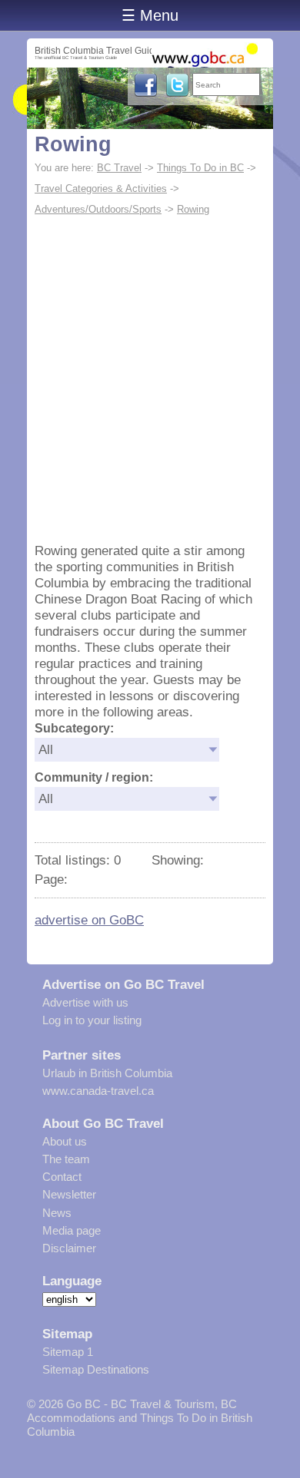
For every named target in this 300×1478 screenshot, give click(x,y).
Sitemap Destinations (95, 1369)
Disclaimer (69, 1248)
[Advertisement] (150, 377)
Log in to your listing (92, 1020)
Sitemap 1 (67, 1351)
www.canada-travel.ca (98, 1090)
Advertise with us (85, 1002)
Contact (62, 1176)
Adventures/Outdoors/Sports (98, 209)
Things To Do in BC (200, 168)
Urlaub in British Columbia (107, 1073)
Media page (71, 1230)
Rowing (73, 144)
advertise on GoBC (89, 919)
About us (64, 1141)
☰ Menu (150, 15)
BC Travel (119, 168)
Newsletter (69, 1194)
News (57, 1212)
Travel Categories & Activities (101, 188)
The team (66, 1159)
